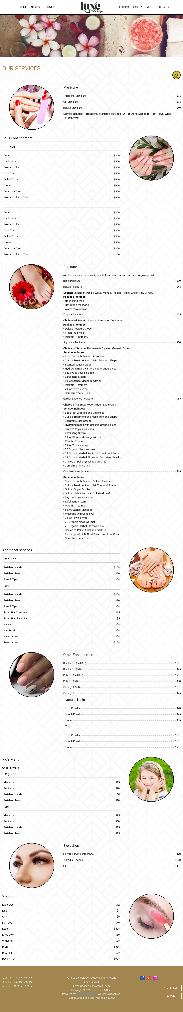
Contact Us (164, 7)
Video (150, 7)
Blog (71, 997)
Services (51, 7)
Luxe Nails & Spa (84, 997)
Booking (124, 7)
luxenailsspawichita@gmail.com (91, 985)
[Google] (149, 978)
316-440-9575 (91, 981)
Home (23, 7)
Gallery (138, 7)
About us (36, 7)
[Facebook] (142, 978)
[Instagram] (155, 978)
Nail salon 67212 (105, 997)
